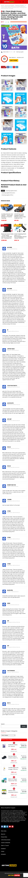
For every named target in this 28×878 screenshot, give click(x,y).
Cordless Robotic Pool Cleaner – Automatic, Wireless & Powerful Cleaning (7, 216)
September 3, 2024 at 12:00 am (13, 501)
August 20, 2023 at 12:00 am (13, 331)
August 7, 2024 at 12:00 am (12, 486)
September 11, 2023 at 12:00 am (13, 420)
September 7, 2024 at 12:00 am (13, 512)
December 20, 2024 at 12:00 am (13, 622)
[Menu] (1, 2)
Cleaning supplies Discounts (8, 192)
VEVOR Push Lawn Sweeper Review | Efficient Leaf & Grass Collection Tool (20, 216)
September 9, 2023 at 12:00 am (13, 387)
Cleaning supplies (19, 5)
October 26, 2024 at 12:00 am (13, 604)
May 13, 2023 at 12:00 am (12, 248)
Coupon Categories (5, 842)
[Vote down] (6, 22)
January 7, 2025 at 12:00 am (13, 672)
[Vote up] (8, 22)
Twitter (2, 851)
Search (3, 724)
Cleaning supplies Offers (7, 195)
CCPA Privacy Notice (5, 839)
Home (2, 5)
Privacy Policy (4, 837)
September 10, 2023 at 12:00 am (13, 404)
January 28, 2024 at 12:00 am (13, 448)
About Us (3, 834)
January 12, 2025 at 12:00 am (13, 704)
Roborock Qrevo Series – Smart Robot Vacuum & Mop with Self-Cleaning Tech (7, 236)
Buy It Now (13, 60)
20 (14, 51)
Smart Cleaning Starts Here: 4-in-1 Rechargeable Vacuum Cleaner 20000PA (20, 236)
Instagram (3, 854)
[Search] (20, 2)
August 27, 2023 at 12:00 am (13, 350)
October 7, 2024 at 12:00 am (13, 591)
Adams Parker (6, 51)
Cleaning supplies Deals (11, 190)
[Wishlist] (26, 2)
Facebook (3, 848)
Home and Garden (9, 5)
